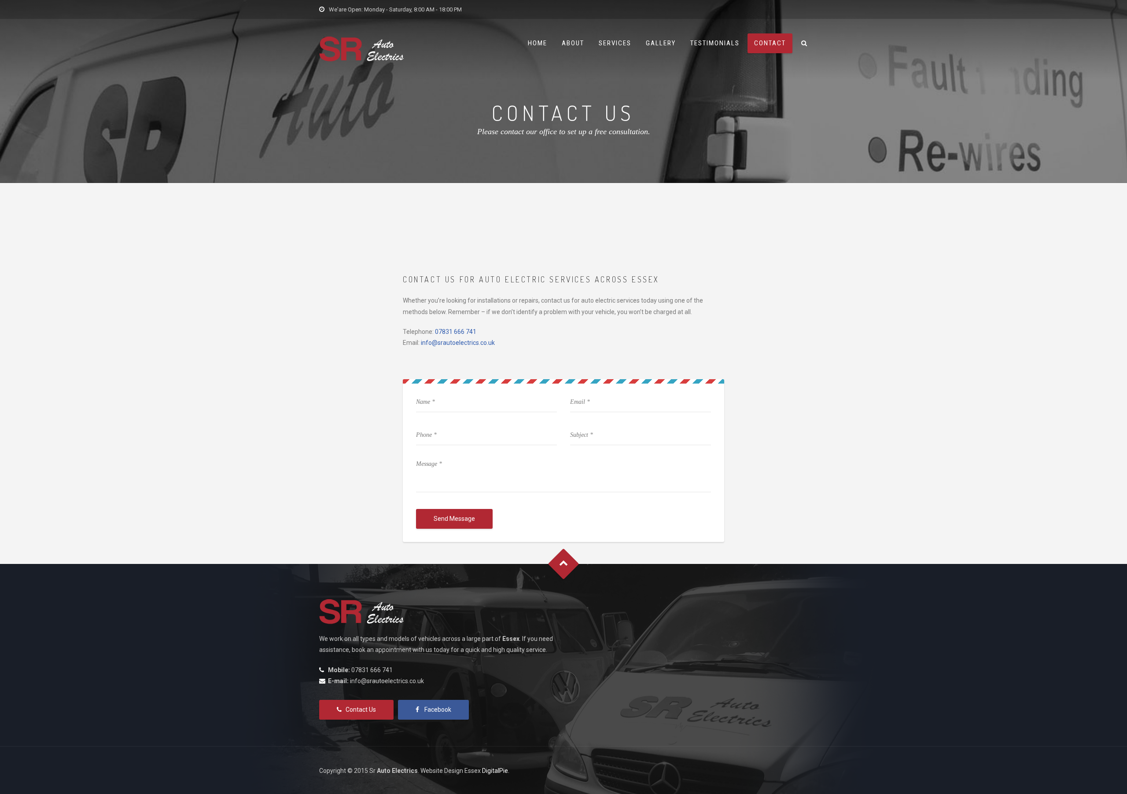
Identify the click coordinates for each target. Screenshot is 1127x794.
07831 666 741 (455, 331)
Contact (770, 43)
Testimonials (715, 43)
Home (537, 43)
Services (615, 43)
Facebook (437, 709)
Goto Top (563, 564)
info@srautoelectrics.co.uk (458, 342)
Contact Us (361, 709)
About (573, 43)
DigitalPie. (495, 770)
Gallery (661, 43)
